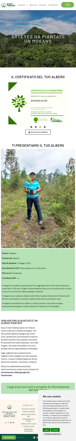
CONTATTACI (53, 5)
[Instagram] (5, 422)
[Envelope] (11, 422)
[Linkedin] (13, 422)
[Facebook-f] (8, 422)
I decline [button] (55, 430)
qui (18, 278)
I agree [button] (46, 430)
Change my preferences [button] (52, 434)
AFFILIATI (42, 5)
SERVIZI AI (33, 5)
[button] (31, 127)
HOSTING (21, 5)
